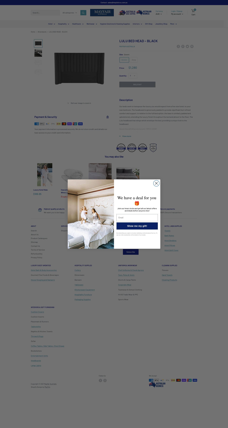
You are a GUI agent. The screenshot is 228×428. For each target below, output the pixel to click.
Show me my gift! (137, 226)
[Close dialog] (156, 183)
